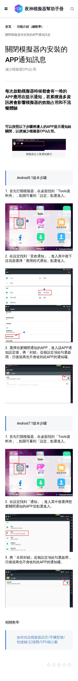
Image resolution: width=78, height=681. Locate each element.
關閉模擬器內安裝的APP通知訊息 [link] (27, 34)
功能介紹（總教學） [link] (30, 26)
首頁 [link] (8, 26)
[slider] (39, 665)
